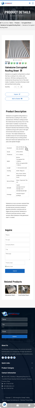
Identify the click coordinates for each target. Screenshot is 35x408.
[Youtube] (11, 357)
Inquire (16, 94)
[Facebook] (3, 357)
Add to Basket (16, 98)
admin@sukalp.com (9, 386)
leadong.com (16, 400)
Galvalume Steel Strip (11, 295)
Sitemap (22, 400)
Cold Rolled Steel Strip (24, 295)
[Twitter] (8, 357)
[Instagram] (14, 357)
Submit (15, 271)
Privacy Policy (29, 400)
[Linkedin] (6, 357)
